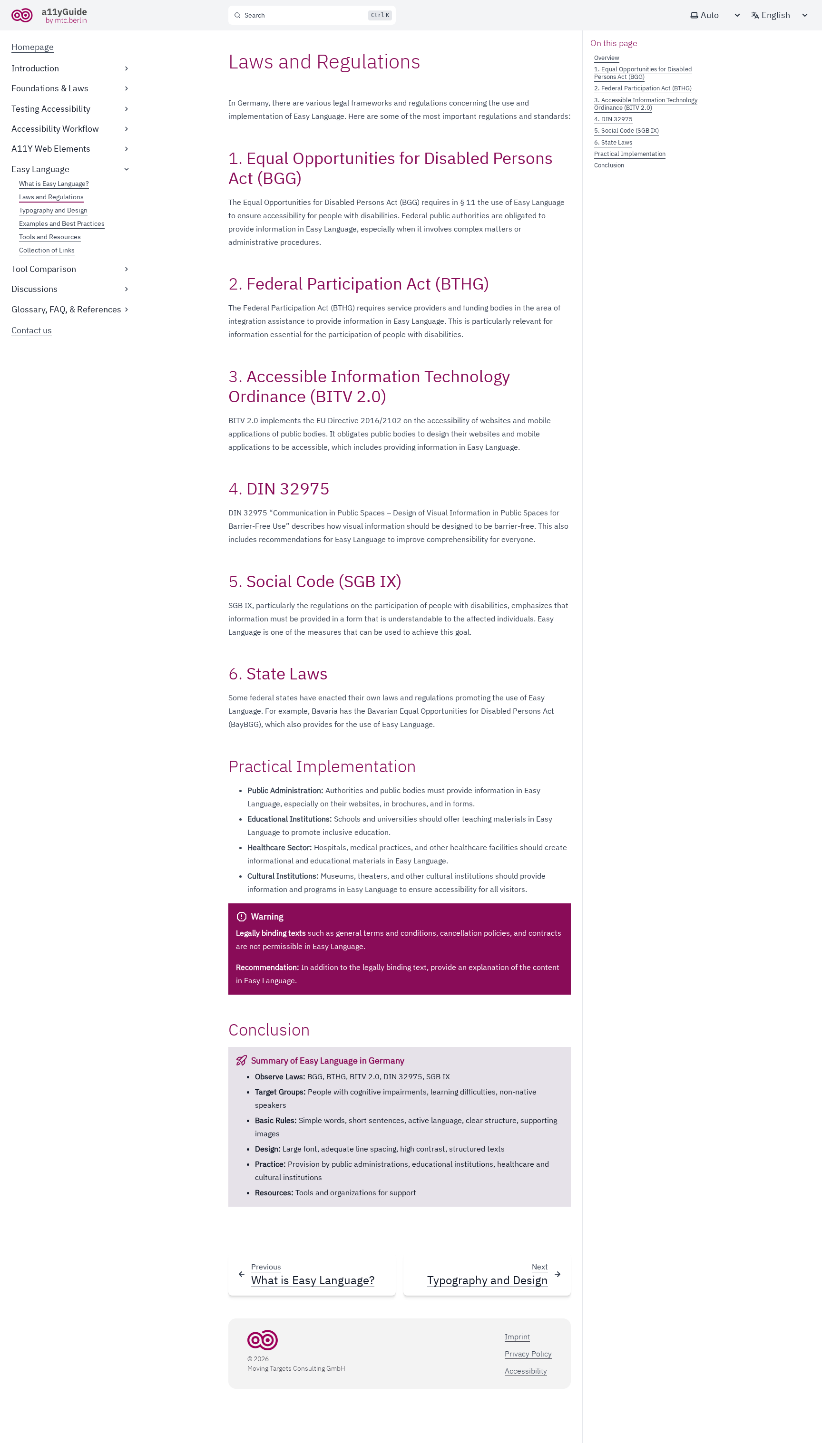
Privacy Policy (528, 1353)
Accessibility (526, 1370)
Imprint (517, 1336)
